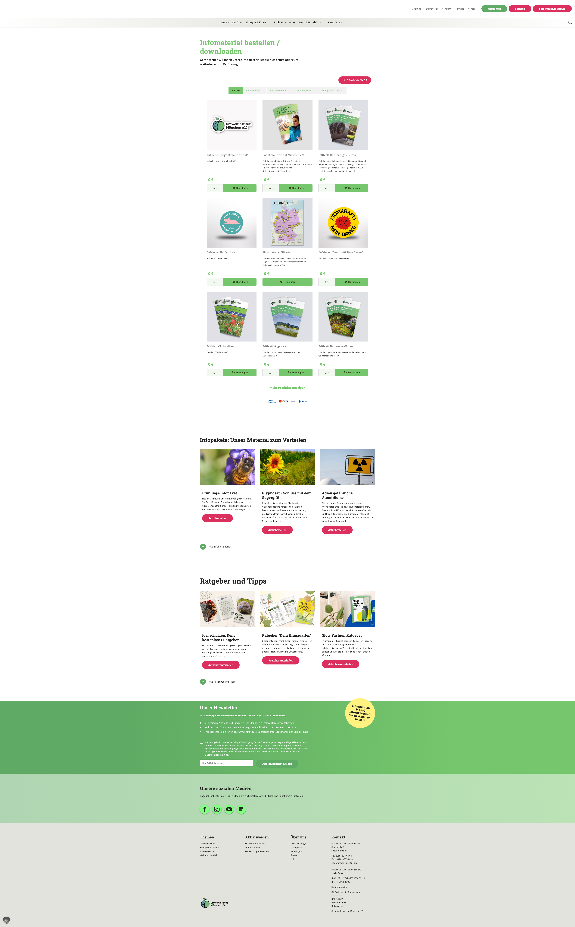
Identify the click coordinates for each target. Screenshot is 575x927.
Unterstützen (333, 22)
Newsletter (447, 8)
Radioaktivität (283, 22)
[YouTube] (229, 809)
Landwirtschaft (229, 22)
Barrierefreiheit (339, 902)
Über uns (416, 8)
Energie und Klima (209, 847)
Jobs (292, 859)
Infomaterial (431, 8)
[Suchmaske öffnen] (570, 22)
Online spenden (253, 847)
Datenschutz (338, 905)
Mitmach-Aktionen (255, 843)
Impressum (337, 898)
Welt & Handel (308, 22)
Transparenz (297, 847)
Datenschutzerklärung (216, 754)
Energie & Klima (256, 22)
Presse (460, 8)
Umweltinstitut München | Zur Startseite (22, 9)
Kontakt (472, 8)
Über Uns (298, 837)
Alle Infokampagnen (220, 546)
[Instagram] (216, 809)
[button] (6, 920)
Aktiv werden (257, 837)
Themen (207, 837)
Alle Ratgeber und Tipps (222, 681)
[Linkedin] (241, 809)
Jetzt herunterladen (227, 650)
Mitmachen (494, 8)
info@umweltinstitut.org (221, 751)
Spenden (520, 8)
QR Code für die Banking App (345, 892)
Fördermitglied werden (552, 8)
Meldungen (296, 851)
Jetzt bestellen (227, 505)
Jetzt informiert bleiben (277, 763)
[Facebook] (204, 809)
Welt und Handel (208, 855)
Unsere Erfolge (298, 843)
